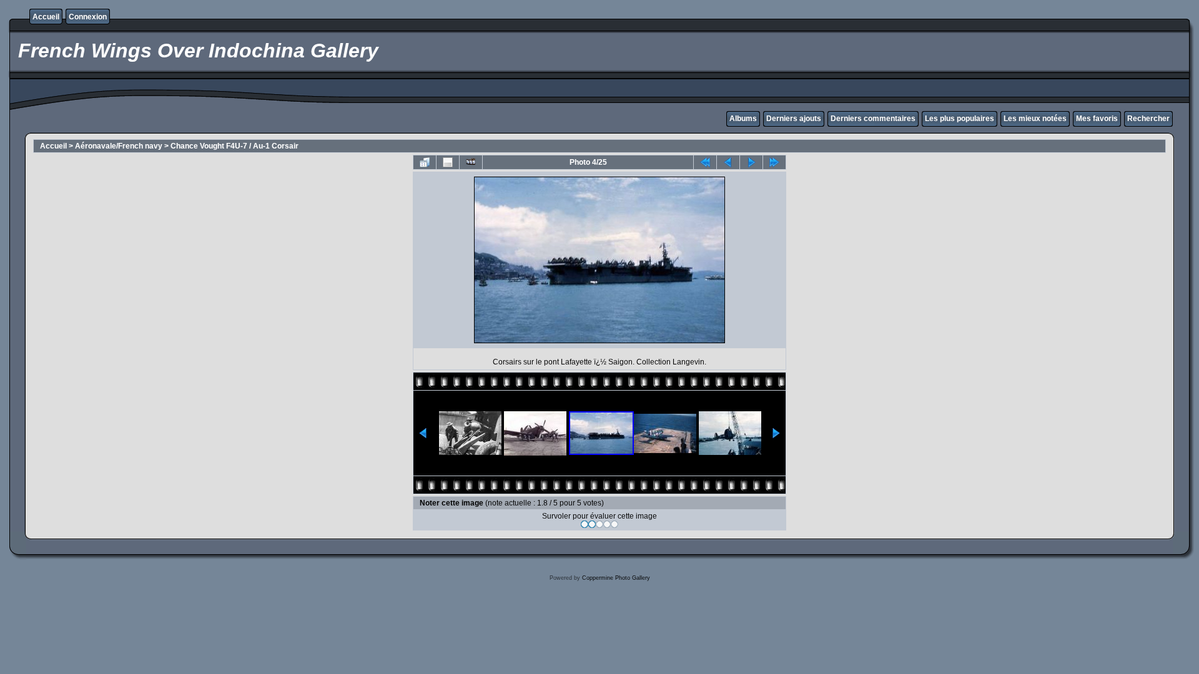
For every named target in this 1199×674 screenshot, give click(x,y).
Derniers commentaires (873, 118)
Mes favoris (1097, 118)
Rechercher (1148, 118)
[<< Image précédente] (728, 162)
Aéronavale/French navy (118, 146)
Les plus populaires (959, 118)
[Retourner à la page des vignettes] (424, 162)
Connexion (88, 16)
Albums (743, 118)
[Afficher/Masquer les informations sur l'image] (448, 162)
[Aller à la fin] (774, 162)
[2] (592, 524)
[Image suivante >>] (751, 162)
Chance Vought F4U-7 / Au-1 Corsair (234, 146)
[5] (614, 524)
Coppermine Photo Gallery (616, 578)
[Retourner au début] (705, 162)
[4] (607, 524)
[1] (584, 524)
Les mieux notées (1035, 118)
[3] (599, 524)
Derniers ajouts (793, 118)
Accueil (45, 16)
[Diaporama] (471, 162)
